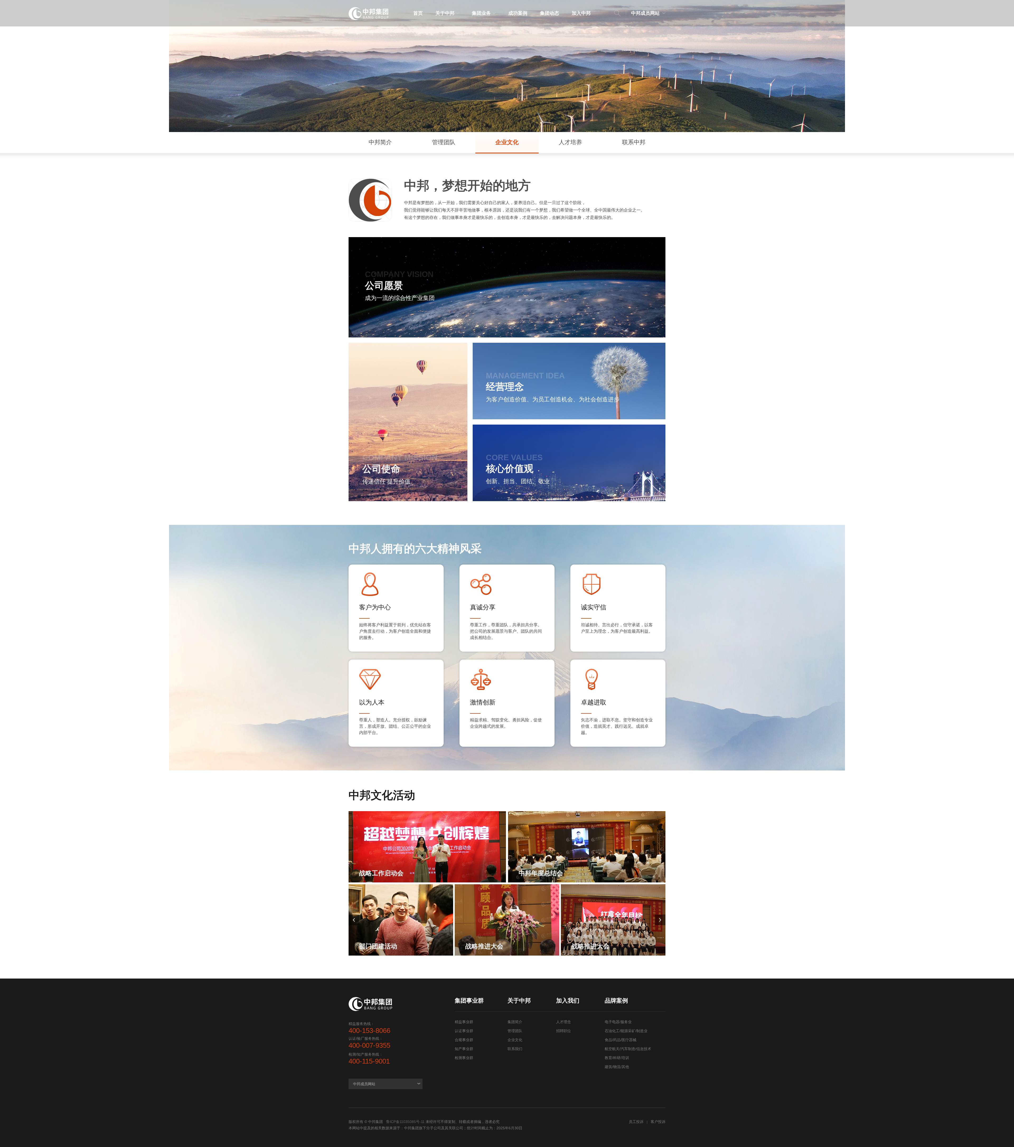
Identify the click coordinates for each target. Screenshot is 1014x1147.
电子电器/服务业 (618, 1022)
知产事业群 (464, 1049)
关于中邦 (444, 13)
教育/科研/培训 (617, 1058)
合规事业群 (464, 1040)
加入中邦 (581, 13)
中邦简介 (380, 142)
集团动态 (549, 13)
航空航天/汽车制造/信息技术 (628, 1049)
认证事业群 (464, 1031)
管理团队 (443, 142)
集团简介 (515, 1022)
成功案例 (517, 13)
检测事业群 (464, 1058)
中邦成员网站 (645, 13)
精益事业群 (464, 1022)
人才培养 (570, 142)
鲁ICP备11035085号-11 (405, 1122)
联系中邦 (633, 142)
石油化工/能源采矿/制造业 (626, 1031)
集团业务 (481, 13)
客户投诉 (658, 1122)
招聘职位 (563, 1031)
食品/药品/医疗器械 (620, 1040)
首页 (418, 13)
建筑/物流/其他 (617, 1067)
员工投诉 (636, 1122)
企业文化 (507, 142)
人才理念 (563, 1022)
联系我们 (515, 1049)
